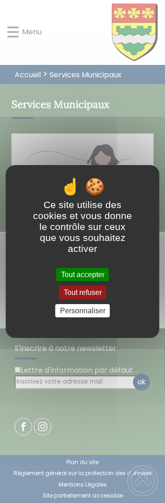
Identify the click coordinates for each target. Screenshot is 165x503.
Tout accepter (82, 274)
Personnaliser (82, 311)
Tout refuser (83, 293)
